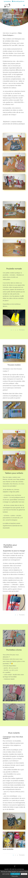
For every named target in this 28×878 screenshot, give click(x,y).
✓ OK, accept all (15, 874)
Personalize (24, 874)
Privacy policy (15, 876)
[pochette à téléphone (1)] (14, 610)
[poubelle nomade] (14, 325)
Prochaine (21, 330)
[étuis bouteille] (14, 847)
